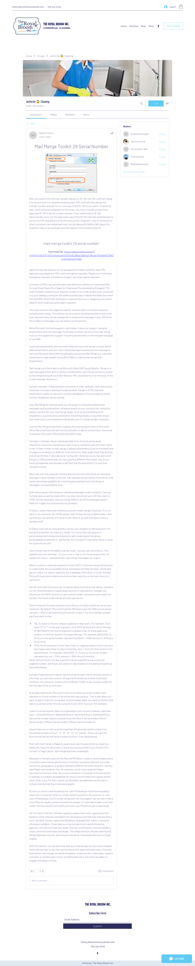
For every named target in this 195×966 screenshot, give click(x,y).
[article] (71, 508)
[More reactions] (41, 871)
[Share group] (167, 103)
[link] (36, 114)
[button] (181, 7)
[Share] (112, 133)
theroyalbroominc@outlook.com (28, 7)
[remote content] (71, 173)
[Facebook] (158, 26)
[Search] (141, 103)
